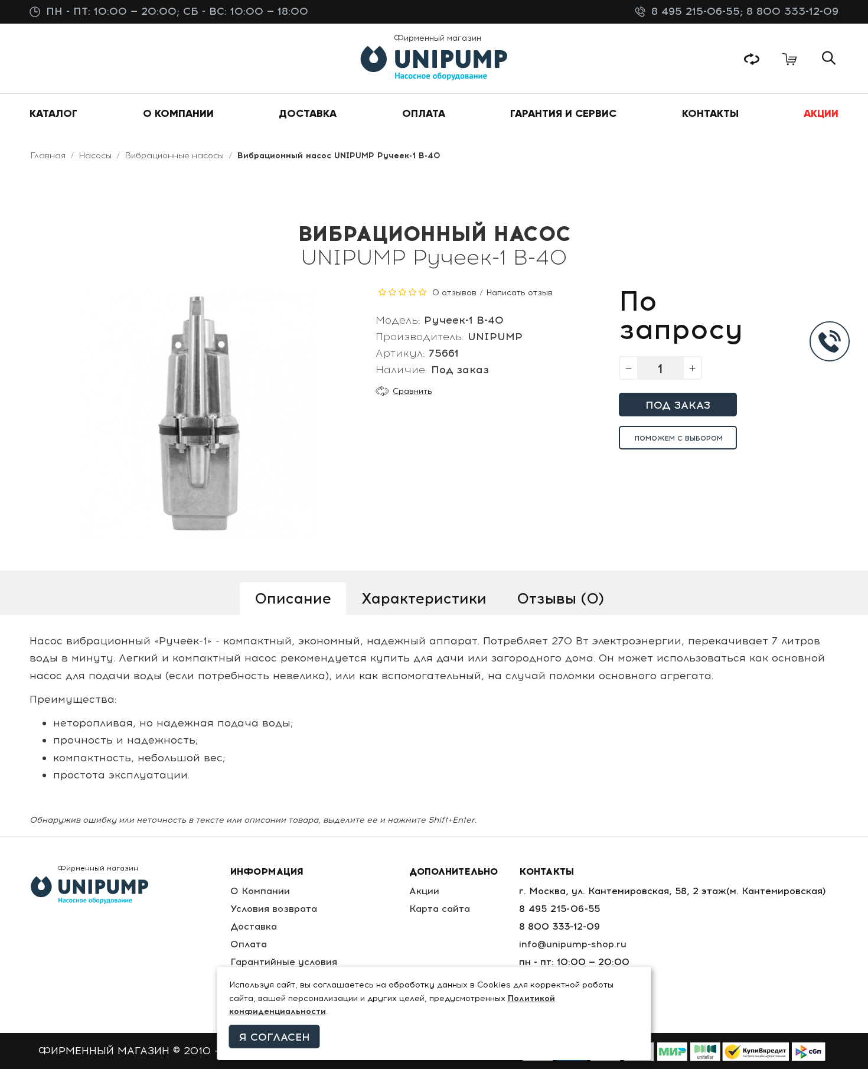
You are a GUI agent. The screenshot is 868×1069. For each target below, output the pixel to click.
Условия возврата (273, 908)
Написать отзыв (519, 293)
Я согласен (274, 1037)
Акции (424, 891)
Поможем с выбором (679, 438)
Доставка (253, 926)
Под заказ (677, 405)
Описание (292, 598)
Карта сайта (439, 908)
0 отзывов (454, 293)
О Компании (260, 891)
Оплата (248, 944)
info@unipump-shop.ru (572, 944)
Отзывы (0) (560, 598)
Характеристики (424, 598)
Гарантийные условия (283, 961)
